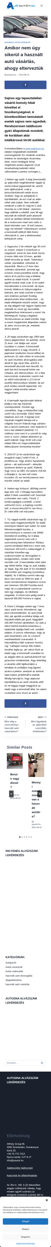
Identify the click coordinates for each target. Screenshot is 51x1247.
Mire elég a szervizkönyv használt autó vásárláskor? (12, 724)
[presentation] (15, 761)
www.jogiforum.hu (34, 148)
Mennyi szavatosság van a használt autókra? (36, 799)
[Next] (39, 793)
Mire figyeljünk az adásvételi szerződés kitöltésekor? (38, 724)
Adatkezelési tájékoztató (25, 1243)
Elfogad (25, 1221)
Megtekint (25, 1237)
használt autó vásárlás (18, 42)
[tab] (20, 837)
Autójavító (11, 962)
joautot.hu (11, 75)
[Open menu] (41, 5)
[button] (46, 1200)
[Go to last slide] (11, 793)
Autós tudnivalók (14, 971)
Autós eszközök (14, 967)
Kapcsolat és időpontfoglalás (22, 1175)
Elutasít (25, 1229)
